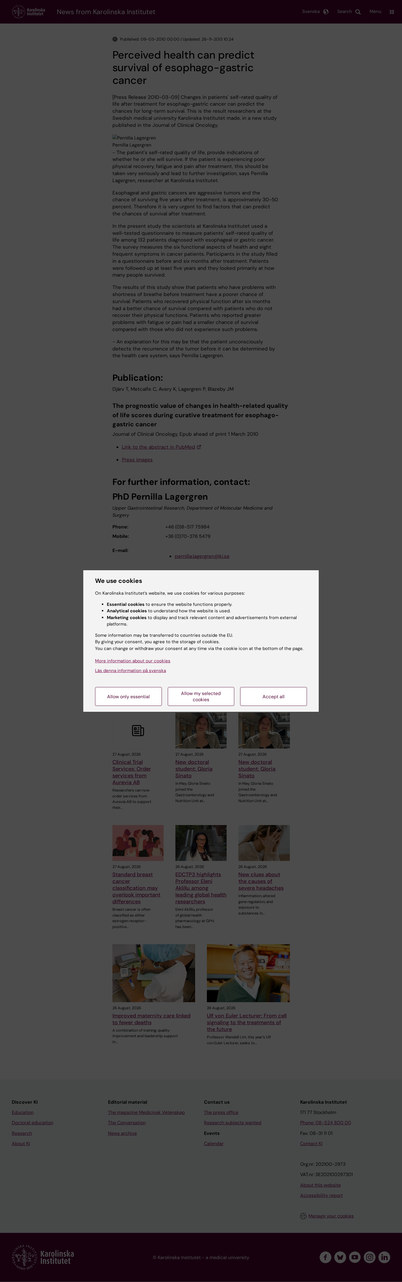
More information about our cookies (132, 661)
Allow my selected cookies (201, 696)
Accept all (274, 697)
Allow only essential (128, 697)
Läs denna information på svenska (130, 671)
